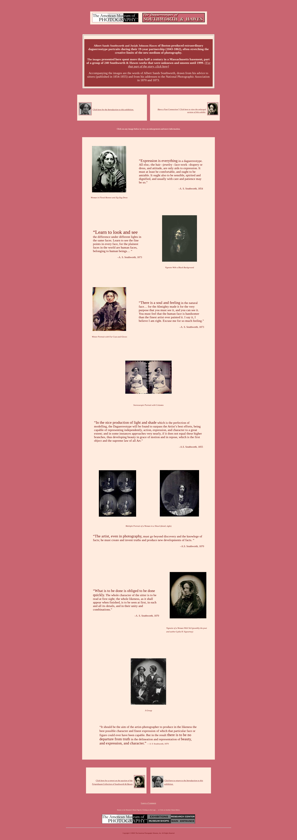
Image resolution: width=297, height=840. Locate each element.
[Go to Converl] (148, 704)
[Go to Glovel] (109, 330)
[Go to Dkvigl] (179, 260)
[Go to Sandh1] (85, 114)
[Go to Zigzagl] (212, 114)
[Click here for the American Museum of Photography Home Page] (115, 21)
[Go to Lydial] (188, 617)
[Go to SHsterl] (148, 392)
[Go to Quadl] (117, 515)
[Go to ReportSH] (139, 787)
